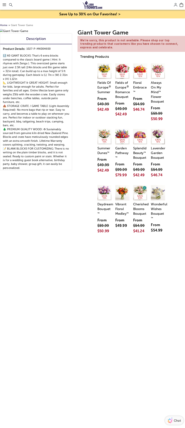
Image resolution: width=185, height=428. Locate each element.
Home (4, 25)
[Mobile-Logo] (93, 5)
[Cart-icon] (181, 5)
